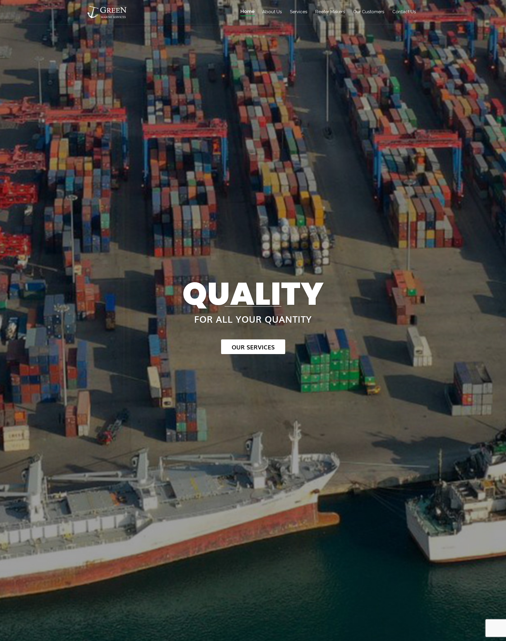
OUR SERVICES (253, 346)
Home (247, 11)
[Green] (107, 11)
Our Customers (368, 11)
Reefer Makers (330, 11)
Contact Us (404, 11)
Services (298, 11)
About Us (272, 11)
